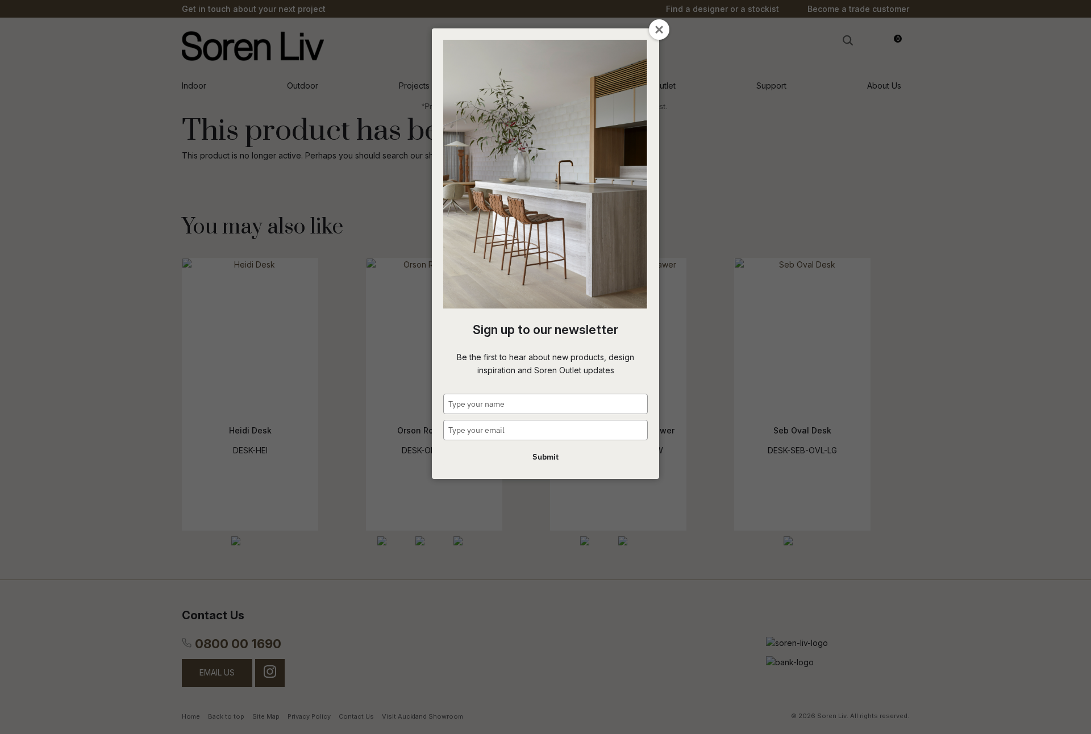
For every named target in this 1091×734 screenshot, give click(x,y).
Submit (545, 457)
